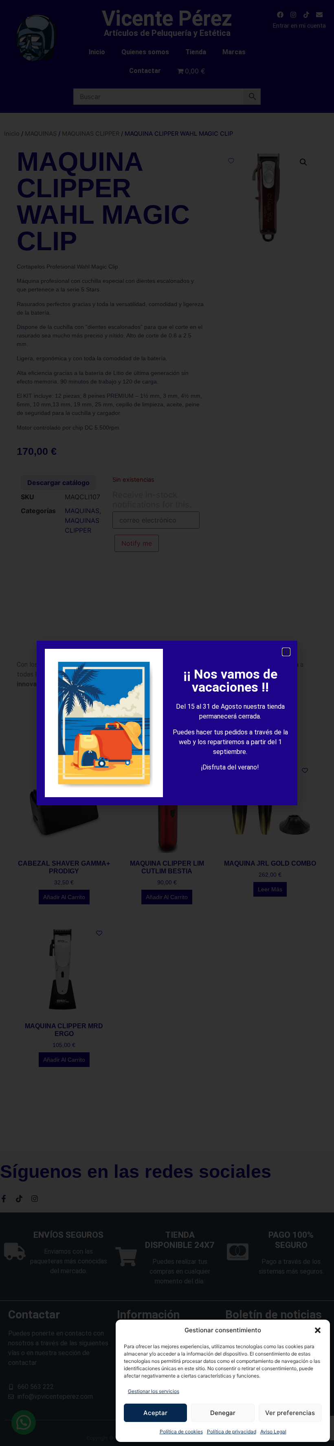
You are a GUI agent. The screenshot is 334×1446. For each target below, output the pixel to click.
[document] (167, 723)
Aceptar (155, 1413)
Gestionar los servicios (153, 1391)
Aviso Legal (273, 1431)
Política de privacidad (231, 1431)
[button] (318, 1330)
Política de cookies (181, 1431)
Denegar (222, 1413)
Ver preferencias (290, 1413)
